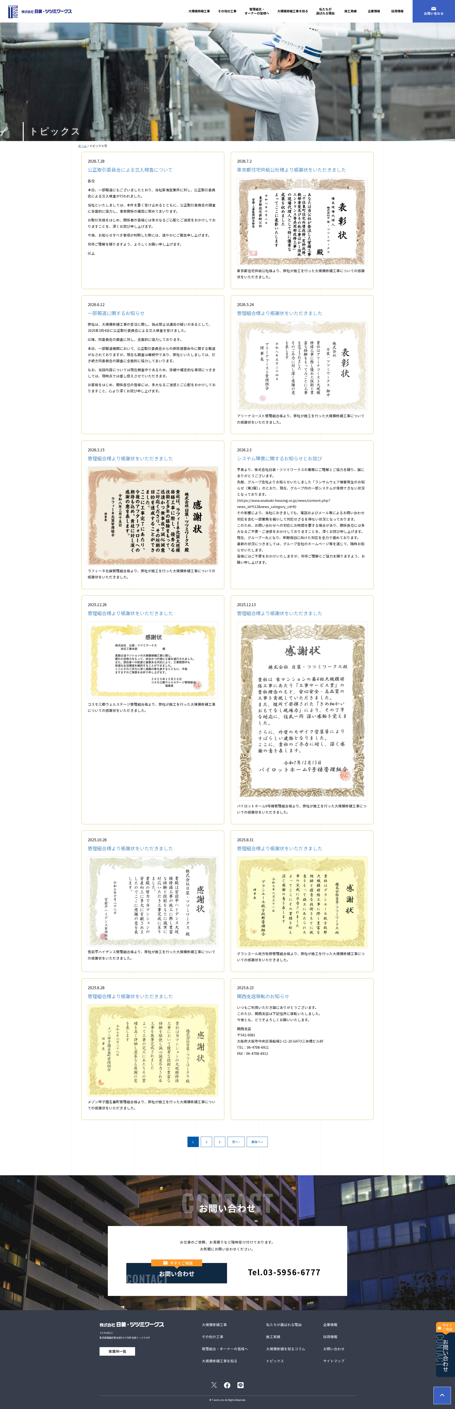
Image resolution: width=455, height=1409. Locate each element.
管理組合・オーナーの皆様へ (257, 11)
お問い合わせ (434, 13)
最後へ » (257, 1141)
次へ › (236, 1141)
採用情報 (397, 11)
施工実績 (350, 11)
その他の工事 (227, 11)
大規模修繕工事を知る (292, 11)
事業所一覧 (117, 1351)
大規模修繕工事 (199, 11)
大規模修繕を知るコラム (285, 1348)
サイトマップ (334, 1360)
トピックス (275, 1360)
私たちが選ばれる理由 (325, 11)
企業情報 (374, 11)
